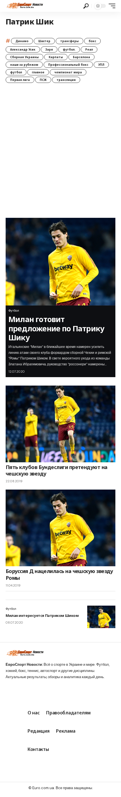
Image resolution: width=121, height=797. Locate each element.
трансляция (66, 80)
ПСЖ (43, 80)
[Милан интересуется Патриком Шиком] (101, 617)
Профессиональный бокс (68, 65)
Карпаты (56, 57)
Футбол (13, 311)
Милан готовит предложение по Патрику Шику (56, 328)
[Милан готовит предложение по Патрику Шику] (60, 261)
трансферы (69, 41)
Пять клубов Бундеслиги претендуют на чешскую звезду (56, 470)
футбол (16, 72)
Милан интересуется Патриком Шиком (42, 615)
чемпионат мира (68, 72)
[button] (86, 6)
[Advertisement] (60, 154)
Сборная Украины (24, 57)
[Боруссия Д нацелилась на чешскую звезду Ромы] (60, 528)
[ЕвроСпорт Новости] (24, 6)
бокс (92, 41)
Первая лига (20, 80)
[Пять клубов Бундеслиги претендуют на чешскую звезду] (60, 424)
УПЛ (101, 65)
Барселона (81, 57)
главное (38, 72)
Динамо (21, 41)
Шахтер (44, 41)
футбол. (69, 49)
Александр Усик (22, 49)
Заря (49, 49)
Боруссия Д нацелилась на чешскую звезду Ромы (59, 574)
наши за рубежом (24, 65)
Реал (89, 49)
